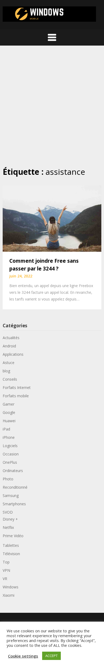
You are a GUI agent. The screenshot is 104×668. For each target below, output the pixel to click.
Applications (13, 354)
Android (9, 345)
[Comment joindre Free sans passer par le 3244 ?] (52, 218)
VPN (6, 570)
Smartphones (14, 503)
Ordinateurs (13, 470)
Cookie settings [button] (23, 656)
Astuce (8, 362)
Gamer (8, 404)
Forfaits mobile (16, 395)
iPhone (9, 437)
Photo (8, 478)
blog (6, 370)
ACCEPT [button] (51, 655)
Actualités (11, 337)
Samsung (11, 495)
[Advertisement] (52, 106)
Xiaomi (8, 595)
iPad (6, 429)
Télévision (11, 553)
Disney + (10, 519)
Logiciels (10, 445)
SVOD (8, 512)
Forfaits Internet (17, 387)
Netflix (8, 527)
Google (9, 412)
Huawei (9, 420)
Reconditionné (15, 487)
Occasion (11, 454)
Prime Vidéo (13, 535)
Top (6, 562)
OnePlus (10, 462)
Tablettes (11, 545)
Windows (10, 586)
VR (5, 578)
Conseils (10, 379)
